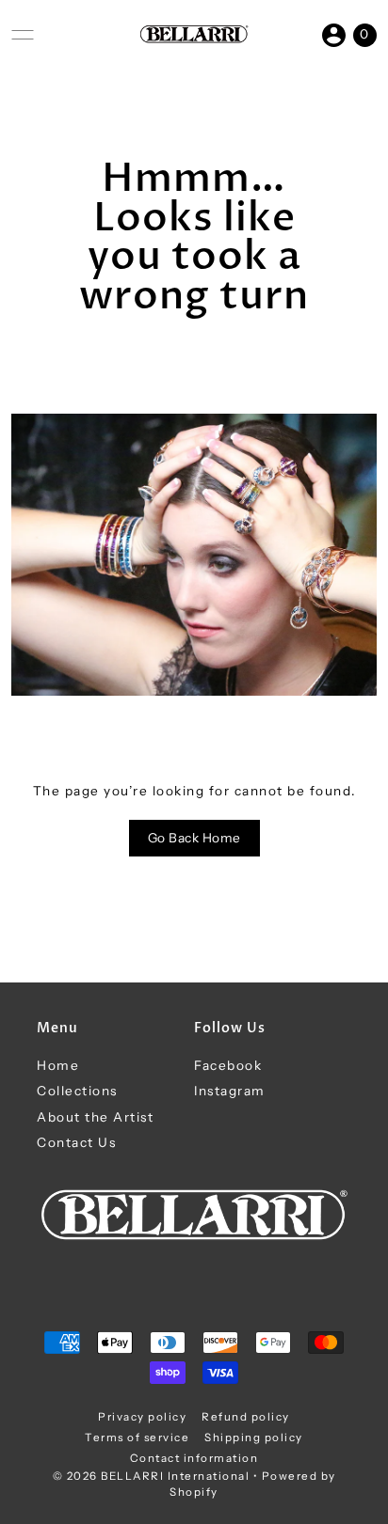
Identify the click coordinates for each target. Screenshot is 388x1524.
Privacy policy (142, 1416)
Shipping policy (253, 1437)
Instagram (230, 1090)
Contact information (194, 1458)
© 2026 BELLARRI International (152, 1476)
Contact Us (76, 1142)
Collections (77, 1090)
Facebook (228, 1065)
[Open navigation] (22, 35)
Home (58, 1065)
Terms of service (137, 1437)
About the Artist (95, 1116)
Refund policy (246, 1416)
